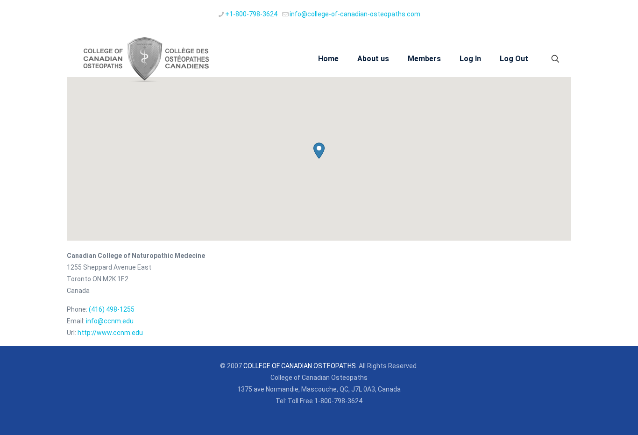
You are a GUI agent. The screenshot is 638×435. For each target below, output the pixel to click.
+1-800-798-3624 (251, 14)
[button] (319, 151)
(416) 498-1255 (112, 309)
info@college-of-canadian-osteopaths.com (355, 14)
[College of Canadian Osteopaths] (144, 59)
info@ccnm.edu (110, 321)
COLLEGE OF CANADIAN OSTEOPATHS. (300, 366)
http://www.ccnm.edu (110, 332)
